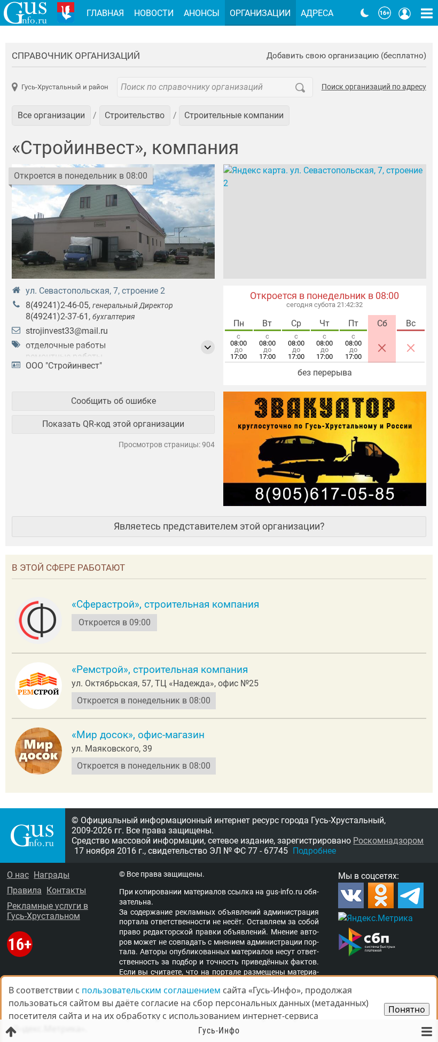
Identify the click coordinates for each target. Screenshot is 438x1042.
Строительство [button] (135, 115)
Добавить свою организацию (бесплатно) (346, 55)
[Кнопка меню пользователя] (405, 13)
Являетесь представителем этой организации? (219, 526)
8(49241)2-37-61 (57, 316)
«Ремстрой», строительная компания (160, 670)
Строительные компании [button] (234, 115)
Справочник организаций (76, 55)
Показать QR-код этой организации (113, 424)
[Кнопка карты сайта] (427, 13)
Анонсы (202, 13)
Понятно (406, 1009)
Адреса (317, 13)
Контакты (66, 890)
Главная (105, 13)
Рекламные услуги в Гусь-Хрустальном (47, 911)
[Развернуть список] (208, 347)
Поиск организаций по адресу (374, 87)
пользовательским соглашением (151, 990)
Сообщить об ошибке (113, 401)
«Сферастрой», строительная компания (165, 604)
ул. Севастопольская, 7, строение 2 (95, 291)
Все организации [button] (51, 115)
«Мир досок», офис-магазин (138, 735)
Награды (51, 875)
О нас (18, 875)
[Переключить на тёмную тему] (364, 12)
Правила (24, 890)
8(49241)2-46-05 (57, 305)
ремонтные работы (64, 356)
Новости (154, 13)
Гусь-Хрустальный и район (64, 87)
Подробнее (314, 851)
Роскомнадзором (388, 841)
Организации (260, 13)
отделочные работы (66, 345)
